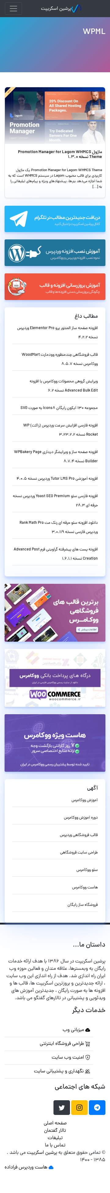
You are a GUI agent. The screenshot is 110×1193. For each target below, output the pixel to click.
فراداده (11, 1167)
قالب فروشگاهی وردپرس (79, 835)
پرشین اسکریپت (56, 9)
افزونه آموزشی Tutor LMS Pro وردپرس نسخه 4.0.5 (57, 479)
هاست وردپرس (33, 1167)
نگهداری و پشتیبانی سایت (59, 1071)
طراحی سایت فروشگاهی (79, 853)
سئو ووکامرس (87, 870)
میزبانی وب (74, 1030)
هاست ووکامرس (85, 888)
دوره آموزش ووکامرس (81, 818)
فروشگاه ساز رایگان (83, 905)
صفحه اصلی (55, 1123)
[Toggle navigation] (13, 8)
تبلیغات (55, 1138)
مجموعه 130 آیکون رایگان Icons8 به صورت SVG (59, 408)
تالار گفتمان (55, 1131)
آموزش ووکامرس (85, 800)
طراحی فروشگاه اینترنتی (62, 1044)
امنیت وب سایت (68, 1057)
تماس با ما (55, 1145)
